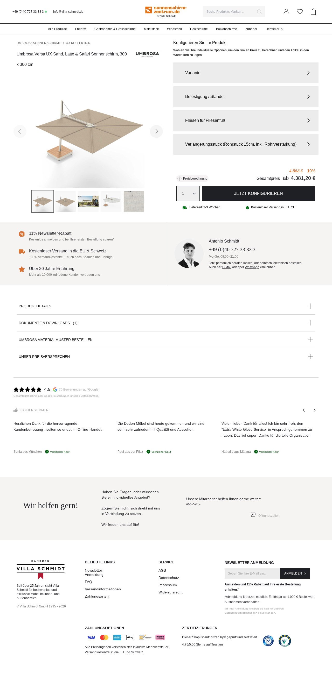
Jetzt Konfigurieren (258, 193)
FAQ (88, 582)
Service (166, 562)
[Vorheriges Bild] (19, 131)
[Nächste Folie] (314, 410)
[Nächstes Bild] (156, 131)
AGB (162, 570)
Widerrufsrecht (170, 592)
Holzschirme (199, 29)
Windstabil (174, 29)
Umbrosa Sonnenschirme (39, 43)
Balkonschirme (226, 29)
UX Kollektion (78, 43)
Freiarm (80, 29)
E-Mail (226, 267)
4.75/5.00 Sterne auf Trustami (203, 644)
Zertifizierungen (199, 628)
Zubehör (251, 29)
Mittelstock (151, 29)
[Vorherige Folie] (304, 410)
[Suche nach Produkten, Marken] (259, 12)
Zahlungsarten (97, 596)
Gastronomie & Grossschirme (115, 29)
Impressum (167, 585)
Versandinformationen (103, 589)
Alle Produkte (57, 29)
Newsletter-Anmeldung (94, 572)
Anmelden (293, 573)
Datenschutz (168, 578)
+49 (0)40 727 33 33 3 (28, 11)
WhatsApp (252, 267)
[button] (246, 72)
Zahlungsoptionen (104, 628)
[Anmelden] (286, 12)
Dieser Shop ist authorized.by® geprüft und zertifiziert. (220, 637)
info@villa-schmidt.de (68, 11)
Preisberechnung (195, 178)
